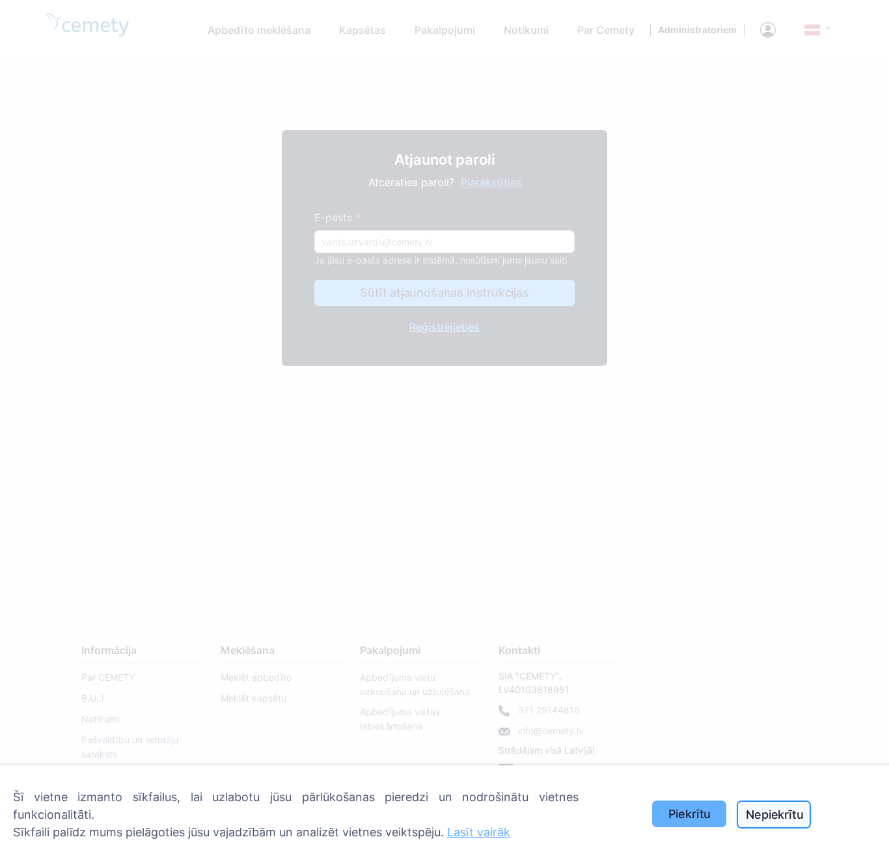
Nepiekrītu (774, 814)
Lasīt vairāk (478, 832)
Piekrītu (689, 814)
